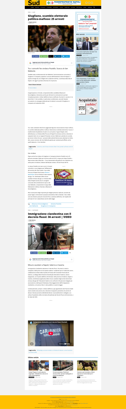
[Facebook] (86, 3)
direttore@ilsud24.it (70, 402)
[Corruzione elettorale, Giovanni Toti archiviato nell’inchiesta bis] (87, 43)
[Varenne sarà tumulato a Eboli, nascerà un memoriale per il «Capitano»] (87, 365)
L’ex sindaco (33, 88)
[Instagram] (89, 3)
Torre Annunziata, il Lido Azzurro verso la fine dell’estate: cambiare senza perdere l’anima (86, 80)
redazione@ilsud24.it (84, 403)
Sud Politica (79, 55)
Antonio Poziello (56, 204)
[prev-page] (77, 93)
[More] (70, 252)
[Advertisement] (51, 116)
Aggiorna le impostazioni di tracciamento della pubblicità (63, 397)
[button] (94, 7)
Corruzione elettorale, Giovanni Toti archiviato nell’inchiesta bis (86, 52)
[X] (92, 3)
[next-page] (79, 93)
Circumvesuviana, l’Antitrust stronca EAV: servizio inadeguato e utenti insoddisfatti (63, 373)
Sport (79, 377)
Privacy (62, 399)
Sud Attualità (35, 210)
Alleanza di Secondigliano (40, 204)
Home (29, 12)
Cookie (66, 399)
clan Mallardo (33, 206)
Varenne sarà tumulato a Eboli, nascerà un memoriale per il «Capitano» (86, 373)
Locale (33, 12)
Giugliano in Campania (48, 206)
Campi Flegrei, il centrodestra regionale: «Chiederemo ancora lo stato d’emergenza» (38, 373)
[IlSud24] (35, 2)
